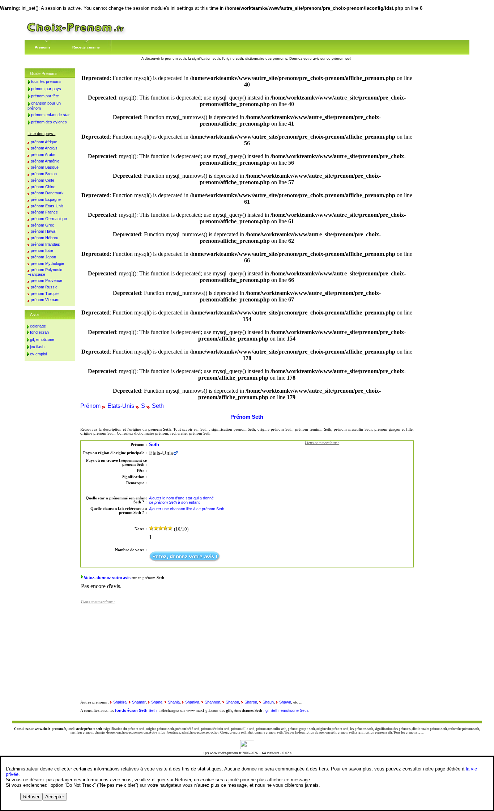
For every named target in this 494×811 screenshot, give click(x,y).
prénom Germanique (49, 218)
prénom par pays (46, 88)
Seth (158, 406)
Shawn (285, 702)
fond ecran (39, 332)
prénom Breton (44, 174)
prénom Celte (42, 180)
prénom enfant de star (50, 115)
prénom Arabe (43, 154)
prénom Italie (42, 250)
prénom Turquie (45, 293)
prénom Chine (43, 187)
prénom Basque (45, 167)
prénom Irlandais (45, 244)
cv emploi (38, 354)
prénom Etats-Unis (47, 206)
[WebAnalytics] (247, 747)
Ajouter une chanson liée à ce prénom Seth (186, 509)
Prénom (90, 406)
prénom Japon (43, 257)
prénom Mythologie (47, 263)
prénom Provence (46, 280)
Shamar (139, 702)
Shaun (268, 702)
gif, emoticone (42, 339)
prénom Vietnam (45, 299)
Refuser (31, 796)
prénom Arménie (45, 161)
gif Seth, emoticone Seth (286, 710)
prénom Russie (44, 287)
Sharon (250, 702)
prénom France (44, 212)
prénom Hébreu (44, 238)
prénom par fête (45, 96)
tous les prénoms (46, 81)
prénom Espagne (46, 199)
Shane (156, 702)
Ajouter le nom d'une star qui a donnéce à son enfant (181, 500)
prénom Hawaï (43, 231)
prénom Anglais (44, 148)
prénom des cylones (49, 122)
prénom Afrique (44, 142)
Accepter (54, 796)
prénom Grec (42, 225)
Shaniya (192, 702)
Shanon (232, 702)
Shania (174, 702)
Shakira (120, 702)
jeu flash (37, 347)
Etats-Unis (120, 406)
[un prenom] (76, 34)
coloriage (38, 326)
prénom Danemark (47, 193)
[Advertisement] (359, 494)
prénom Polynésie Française (44, 271)
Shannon (212, 702)
